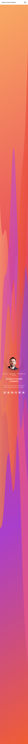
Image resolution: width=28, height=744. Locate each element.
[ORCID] (19, 392)
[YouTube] (23, 392)
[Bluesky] (12, 392)
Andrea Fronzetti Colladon (9, 2)
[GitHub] (15, 392)
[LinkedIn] (4, 392)
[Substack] (8, 392)
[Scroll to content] (14, 741)
